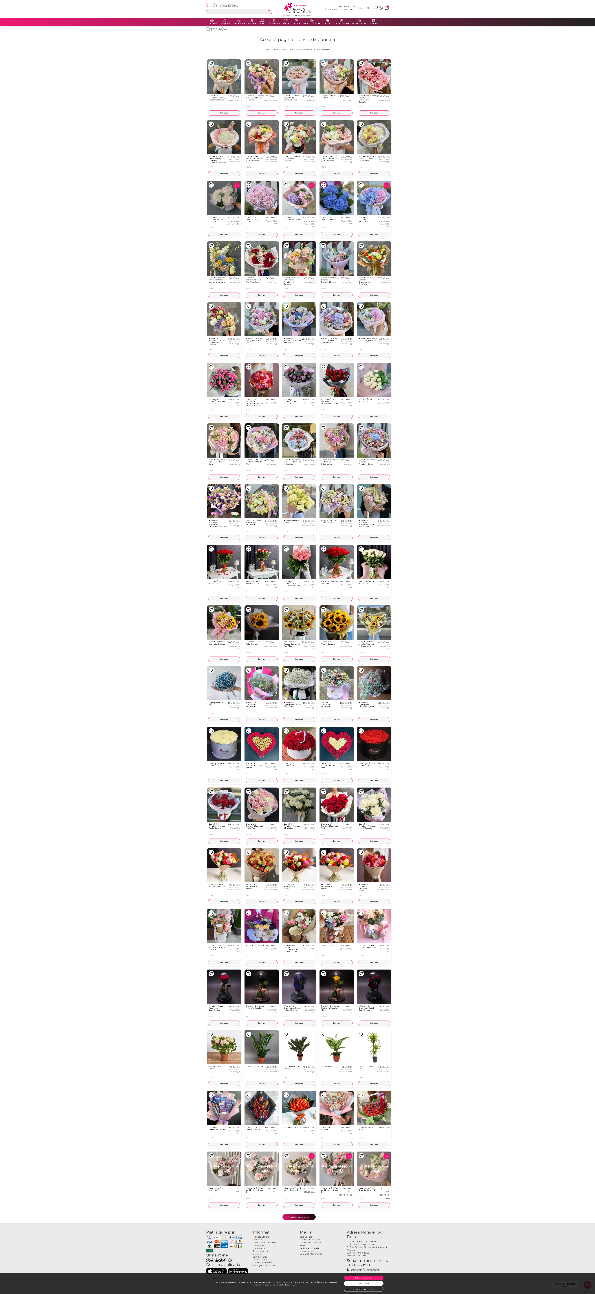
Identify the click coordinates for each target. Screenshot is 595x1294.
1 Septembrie (239, 23)
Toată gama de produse (264, 1265)
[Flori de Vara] (274, 20)
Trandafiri (212, 23)
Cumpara (224, 113)
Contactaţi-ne (259, 1240)
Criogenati (225, 23)
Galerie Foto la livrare (310, 1240)
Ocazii (262, 23)
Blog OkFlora (306, 1237)
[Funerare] (373, 20)
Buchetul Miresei (341, 23)
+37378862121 (334, 9)
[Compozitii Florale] (311, 20)
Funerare (373, 23)
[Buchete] (252, 20)
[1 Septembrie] (239, 20)
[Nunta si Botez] (359, 20)
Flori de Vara (274, 23)
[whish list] (376, 9)
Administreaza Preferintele (364, 1289)
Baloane (296, 23)
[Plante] (286, 20)
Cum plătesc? (259, 1245)
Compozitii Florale (311, 23)
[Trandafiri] (212, 20)
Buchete (252, 23)
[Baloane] (296, 20)
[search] (269, 11)
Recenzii (304, 1245)
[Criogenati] (224, 20)
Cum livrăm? (259, 1248)
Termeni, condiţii (260, 1251)
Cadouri (327, 23)
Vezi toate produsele (299, 1217)
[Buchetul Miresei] (341, 20)
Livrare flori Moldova (262, 1262)
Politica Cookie (282, 1285)
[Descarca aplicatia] (216, 1271)
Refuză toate (364, 1283)
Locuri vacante (260, 1257)
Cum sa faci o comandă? (264, 1242)
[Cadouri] (327, 20)
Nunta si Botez (359, 23)
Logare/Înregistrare (309, 1251)
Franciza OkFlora (261, 1237)
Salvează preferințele (363, 1278)
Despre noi (258, 1254)
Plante (286, 23)
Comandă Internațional (311, 1254)
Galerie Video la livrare (310, 1242)
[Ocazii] (262, 20)
